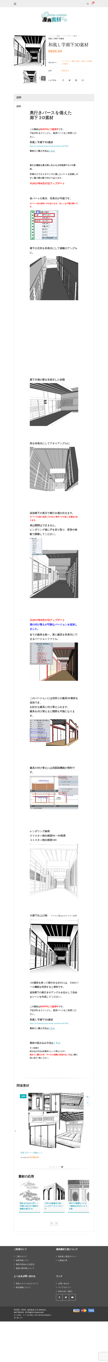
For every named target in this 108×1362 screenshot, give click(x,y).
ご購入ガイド (21, 1256)
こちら (52, 151)
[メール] (83, 80)
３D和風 (88, 61)
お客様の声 (62, 1260)
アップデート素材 (70, 36)
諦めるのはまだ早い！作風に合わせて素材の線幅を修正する (29, 1206)
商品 (58, 36)
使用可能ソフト (22, 1260)
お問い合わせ (63, 1283)
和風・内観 (80, 61)
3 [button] (56, 1167)
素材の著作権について (25, 1268)
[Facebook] (63, 80)
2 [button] (53, 1167)
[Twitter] (69, 80)
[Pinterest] (76, 80)
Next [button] (42, 52)
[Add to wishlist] (87, 1102)
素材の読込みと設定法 (25, 1264)
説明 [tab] (19, 97)
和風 (63, 71)
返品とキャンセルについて (27, 1283)
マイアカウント (64, 1287)
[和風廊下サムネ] (29, 77)
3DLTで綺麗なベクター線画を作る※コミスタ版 (78, 1206)
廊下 (67, 71)
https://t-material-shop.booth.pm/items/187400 (49, 146)
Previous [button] (16, 78)
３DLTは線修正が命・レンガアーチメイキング (53, 1206)
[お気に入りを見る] (92, 4)
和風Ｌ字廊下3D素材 (30, 1153)
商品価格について (23, 1287)
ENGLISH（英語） (65, 1291)
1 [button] (50, 1167)
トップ (50, 36)
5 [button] (62, 1167)
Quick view (87, 1096)
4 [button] (59, 1167)
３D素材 (64, 64)
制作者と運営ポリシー (67, 1256)
